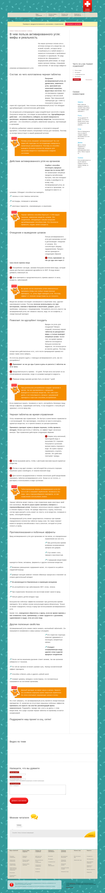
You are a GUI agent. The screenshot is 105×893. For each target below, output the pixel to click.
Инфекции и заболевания (77, 15)
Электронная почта (16, 777)
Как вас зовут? (14, 772)
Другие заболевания (51, 865)
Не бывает (77, 72)
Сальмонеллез (51, 861)
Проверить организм (74, 24)
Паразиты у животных (89, 866)
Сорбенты (37, 868)
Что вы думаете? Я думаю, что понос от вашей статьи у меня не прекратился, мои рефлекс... (83, 121)
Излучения (12, 872)
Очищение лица (64, 871)
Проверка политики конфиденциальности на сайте (88, 10)
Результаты (89, 79)
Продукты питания (25, 857)
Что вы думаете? (15, 783)
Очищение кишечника (63, 861)
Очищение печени (63, 864)
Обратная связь (69, 887)
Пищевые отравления (12, 857)
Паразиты (38, 18)
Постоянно (78, 76)
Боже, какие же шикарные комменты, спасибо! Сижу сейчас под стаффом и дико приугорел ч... (84, 108)
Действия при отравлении (38, 857)
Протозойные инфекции (90, 862)
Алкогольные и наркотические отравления (13, 869)
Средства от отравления (38, 866)
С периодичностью (80, 74)
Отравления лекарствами (13, 864)
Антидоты (37, 871)
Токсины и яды (25, 19)
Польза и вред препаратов (26, 861)
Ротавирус (50, 859)
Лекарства (89, 872)
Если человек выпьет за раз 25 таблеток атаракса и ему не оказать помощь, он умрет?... (84, 164)
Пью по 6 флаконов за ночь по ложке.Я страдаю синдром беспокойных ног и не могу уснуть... (84, 135)
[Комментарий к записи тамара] (89, 834)
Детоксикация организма (64, 857)
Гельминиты (89, 856)
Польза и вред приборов (26, 864)
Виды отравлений (39, 15)
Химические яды (78, 860)
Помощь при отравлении (64, 15)
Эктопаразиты (90, 859)
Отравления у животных (13, 876)
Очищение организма (12, 19)
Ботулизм (50, 856)
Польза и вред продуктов (52, 15)
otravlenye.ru (72, 883)
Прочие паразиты (91, 869)
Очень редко (78, 70)
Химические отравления (12, 861)
